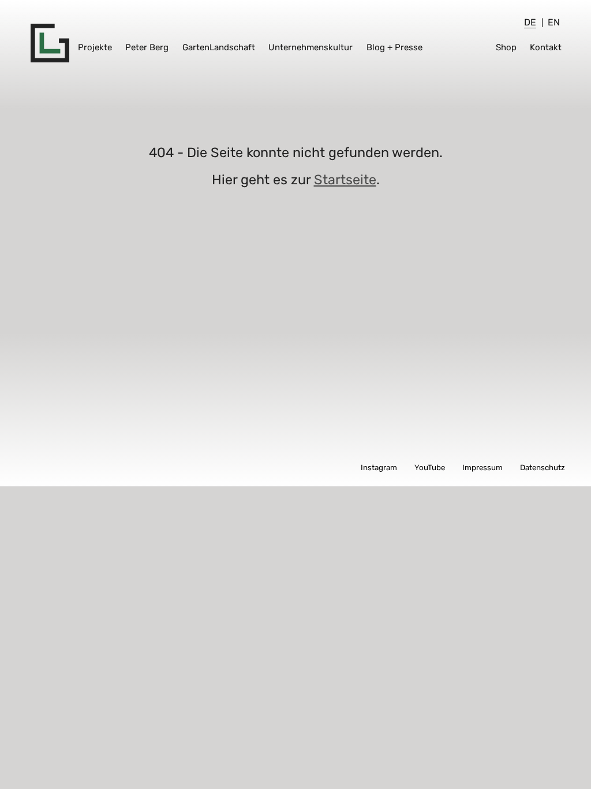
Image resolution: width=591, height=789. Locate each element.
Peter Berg (147, 47)
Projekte (95, 47)
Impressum (482, 467)
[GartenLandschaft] (50, 43)
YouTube (429, 467)
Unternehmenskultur (310, 47)
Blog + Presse (394, 47)
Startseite (345, 180)
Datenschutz (542, 467)
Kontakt (546, 47)
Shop (506, 47)
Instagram (379, 467)
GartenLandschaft (218, 47)
